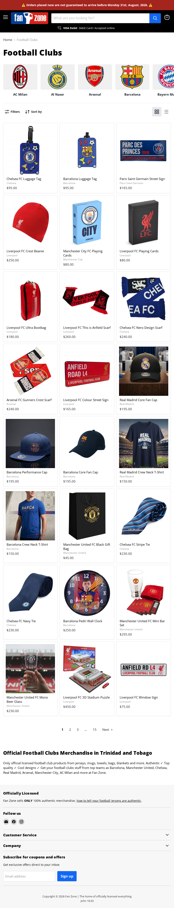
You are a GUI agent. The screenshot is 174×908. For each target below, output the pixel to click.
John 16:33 (87, 901)
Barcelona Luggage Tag (80, 179)
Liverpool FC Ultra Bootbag (26, 327)
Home (7, 40)
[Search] (155, 18)
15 (95, 729)
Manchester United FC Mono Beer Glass (27, 699)
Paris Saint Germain (131, 183)
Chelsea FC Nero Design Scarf (141, 327)
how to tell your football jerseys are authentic (109, 801)
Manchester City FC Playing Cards (82, 253)
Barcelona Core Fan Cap (80, 472)
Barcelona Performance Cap (27, 472)
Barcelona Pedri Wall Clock (82, 621)
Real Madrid (127, 404)
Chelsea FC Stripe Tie (135, 544)
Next (106, 729)
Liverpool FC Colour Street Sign (85, 400)
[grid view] (156, 111)
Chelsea (11, 183)
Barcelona (69, 183)
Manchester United (74, 553)
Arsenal (11, 404)
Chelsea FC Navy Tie (21, 621)
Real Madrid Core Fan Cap (138, 400)
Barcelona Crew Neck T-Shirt (27, 544)
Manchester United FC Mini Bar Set (142, 623)
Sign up (67, 876)
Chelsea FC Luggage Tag (24, 179)
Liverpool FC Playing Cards (139, 251)
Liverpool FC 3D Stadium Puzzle (86, 697)
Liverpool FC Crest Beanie (25, 251)
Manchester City (73, 259)
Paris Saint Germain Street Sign (142, 179)
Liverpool (12, 255)
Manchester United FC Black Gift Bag (86, 546)
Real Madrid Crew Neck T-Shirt (142, 472)
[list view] (166, 111)
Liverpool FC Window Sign (139, 697)
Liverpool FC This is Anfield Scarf (87, 327)
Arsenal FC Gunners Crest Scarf (29, 400)
